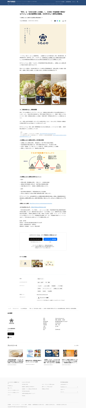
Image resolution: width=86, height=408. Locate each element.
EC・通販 (48, 282)
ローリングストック (47, 288)
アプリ (23, 4)
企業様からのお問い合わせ (50, 404)
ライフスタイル (47, 4)
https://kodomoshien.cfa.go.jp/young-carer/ (48, 133)
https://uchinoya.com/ (59, 318)
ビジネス (52, 4)
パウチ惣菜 (60, 285)
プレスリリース (15, 308)
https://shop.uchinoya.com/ (42, 294)
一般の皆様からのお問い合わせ (61, 404)
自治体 (44, 291)
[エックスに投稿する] (55, 21)
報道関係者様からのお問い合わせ (38, 404)
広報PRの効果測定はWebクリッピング (28, 393)
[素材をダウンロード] (63, 21)
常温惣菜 (53, 285)
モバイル (18, 4)
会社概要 (9, 404)
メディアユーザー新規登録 (50, 239)
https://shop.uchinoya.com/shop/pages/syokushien (41, 203)
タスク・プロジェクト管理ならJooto (48, 384)
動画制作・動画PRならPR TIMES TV (28, 386)
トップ (9, 308)
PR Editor (23, 395)
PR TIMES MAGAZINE (26, 391)
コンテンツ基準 (24, 404)
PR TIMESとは (10, 385)
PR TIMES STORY (25, 384)
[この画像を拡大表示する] (25, 263)
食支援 (39, 291)
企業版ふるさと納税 (58, 288)
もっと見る (76, 345)
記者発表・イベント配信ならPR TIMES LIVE (29, 388)
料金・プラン (10, 388)
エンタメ (27, 4)
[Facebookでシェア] (57, 21)
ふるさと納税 (46, 285)
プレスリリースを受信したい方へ (13, 390)
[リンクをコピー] (65, 21)
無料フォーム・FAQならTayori (47, 386)
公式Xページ (63, 389)
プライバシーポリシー (16, 404)
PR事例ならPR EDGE (45, 388)
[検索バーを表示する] (77, 2)
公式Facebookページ (64, 384)
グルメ (57, 4)
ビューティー (33, 4)
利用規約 (29, 404)
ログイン (74, 1)
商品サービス (40, 278)
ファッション (39, 4)
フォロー (11, 333)
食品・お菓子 (40, 282)
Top (8, 4)
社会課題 (50, 291)
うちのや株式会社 (23, 308)
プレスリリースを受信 (60, 1)
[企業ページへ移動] (11, 322)
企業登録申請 (68, 1)
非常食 (39, 288)
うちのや (39, 285)
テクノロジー (13, 4)
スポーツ (61, 4)
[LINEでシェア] (60, 21)
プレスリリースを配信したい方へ (13, 392)
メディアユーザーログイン (35, 239)
